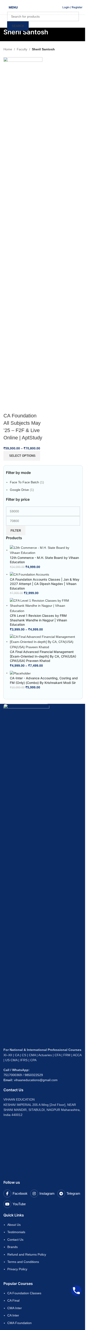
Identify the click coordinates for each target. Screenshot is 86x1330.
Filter (16, 530)
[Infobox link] (72, 7)
